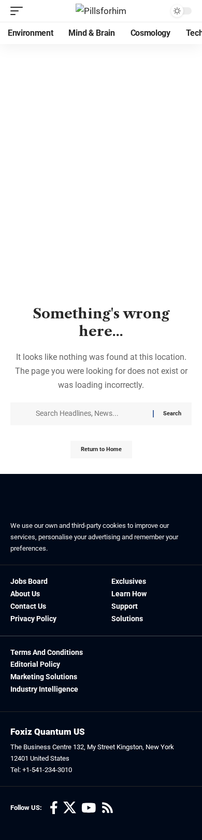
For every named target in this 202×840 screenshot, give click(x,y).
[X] (70, 808)
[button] (19, 11)
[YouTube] (88, 808)
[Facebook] (54, 808)
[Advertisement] (101, 196)
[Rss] (107, 808)
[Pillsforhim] (101, 11)
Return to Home (101, 449)
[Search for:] (90, 413)
